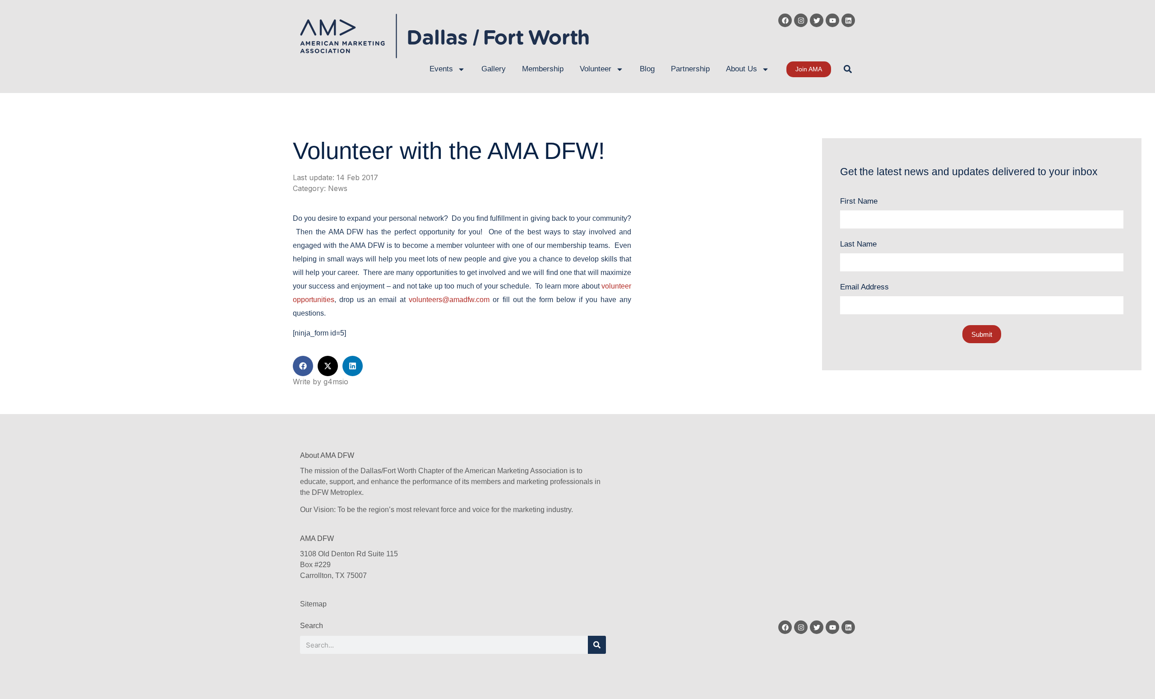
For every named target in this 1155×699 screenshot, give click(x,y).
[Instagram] (801, 20)
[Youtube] (832, 20)
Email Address (864, 287)
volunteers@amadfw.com (449, 299)
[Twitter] (816, 20)
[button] (847, 69)
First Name (859, 201)
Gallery (493, 69)
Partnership (690, 69)
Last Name (858, 244)
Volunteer (595, 69)
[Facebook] (785, 20)
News (337, 188)
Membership (543, 69)
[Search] (597, 645)
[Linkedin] (848, 20)
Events (441, 69)
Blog (647, 69)
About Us (741, 69)
